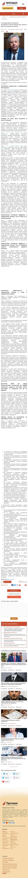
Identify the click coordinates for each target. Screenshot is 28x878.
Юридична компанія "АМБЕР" (17, 29)
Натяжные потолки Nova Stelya (14, 845)
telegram (7, 777)
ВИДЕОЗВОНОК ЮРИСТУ (10, 632)
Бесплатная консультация (12, 627)
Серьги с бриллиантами (4, 831)
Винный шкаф (12, 831)
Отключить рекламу (14, 597)
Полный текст (5, 818)
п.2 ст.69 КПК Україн (12, 90)
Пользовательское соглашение (9, 865)
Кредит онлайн (6, 869)
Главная (4, 17)
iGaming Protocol (6, 871)
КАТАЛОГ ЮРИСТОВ (9, 643)
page (7, 773)
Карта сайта (5, 862)
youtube (7, 781)
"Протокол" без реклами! (8, 860)
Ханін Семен (11, 579)
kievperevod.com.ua (5, 848)
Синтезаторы (4, 839)
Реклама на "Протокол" (7, 858)
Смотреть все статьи (14, 766)
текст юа (3, 846)
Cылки (11, 848)
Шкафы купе (12, 841)
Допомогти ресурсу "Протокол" (9, 867)
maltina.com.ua (12, 846)
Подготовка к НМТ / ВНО (14, 833)
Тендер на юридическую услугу (9, 864)
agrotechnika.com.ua (5, 840)
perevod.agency (4, 842)
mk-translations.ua (5, 845)
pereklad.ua (12, 834)
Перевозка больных (13, 837)
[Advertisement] (14, 278)
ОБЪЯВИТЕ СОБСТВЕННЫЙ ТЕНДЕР (13, 638)
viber (17, 777)
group (17, 773)
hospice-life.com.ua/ (13, 836)
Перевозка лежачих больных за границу (13, 839)
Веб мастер (4, 836)
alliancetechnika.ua (5, 833)
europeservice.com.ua (6, 843)
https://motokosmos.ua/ (6, 837)
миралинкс (4, 834)
